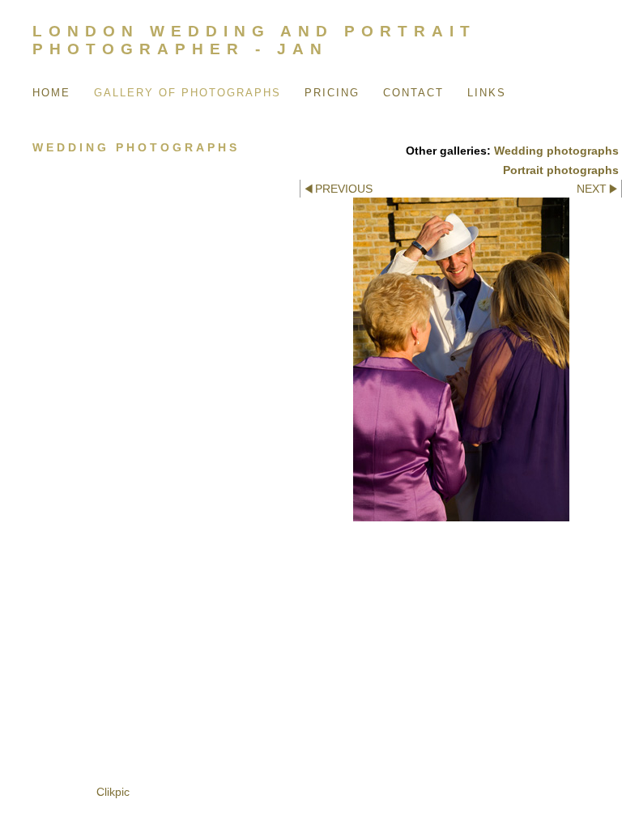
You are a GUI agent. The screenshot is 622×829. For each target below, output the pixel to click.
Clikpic (113, 791)
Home (51, 93)
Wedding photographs (556, 150)
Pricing (332, 93)
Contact (413, 93)
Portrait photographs (561, 170)
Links (486, 93)
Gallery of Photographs (187, 93)
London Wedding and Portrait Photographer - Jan (254, 40)
